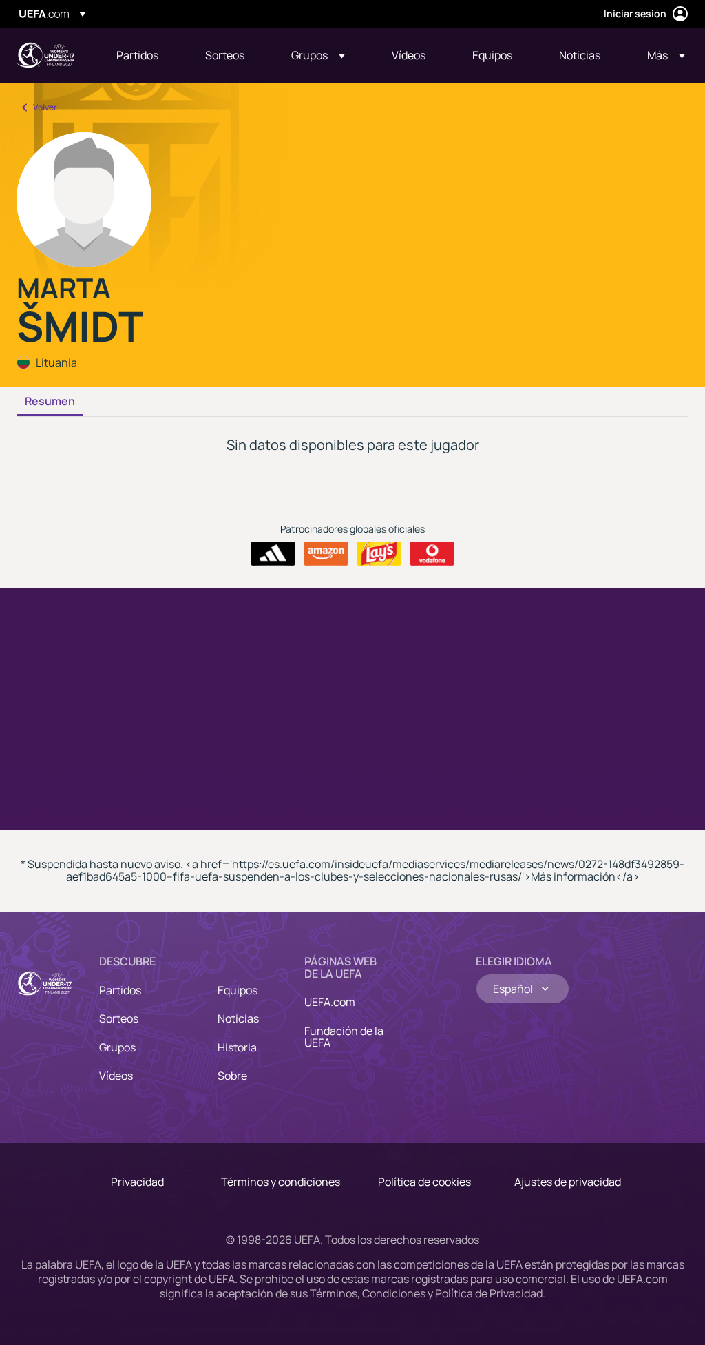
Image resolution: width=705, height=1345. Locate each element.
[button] (318, 55)
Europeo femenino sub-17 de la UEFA (45, 55)
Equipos (237, 990)
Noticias (238, 1018)
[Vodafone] (432, 554)
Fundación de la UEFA (343, 1037)
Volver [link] (45, 107)
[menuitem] (143, 55)
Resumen (50, 402)
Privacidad (137, 1181)
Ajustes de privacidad (567, 1181)
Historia (237, 1047)
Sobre (232, 1075)
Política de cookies (424, 1181)
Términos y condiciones (280, 1181)
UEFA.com (329, 1001)
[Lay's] (379, 554)
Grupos (117, 1047)
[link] (137, 55)
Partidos (120, 990)
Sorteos (118, 1018)
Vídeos (116, 1075)
